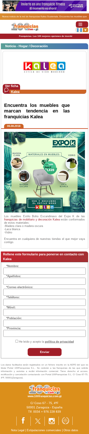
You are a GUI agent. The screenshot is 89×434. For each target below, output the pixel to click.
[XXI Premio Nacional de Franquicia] (65, 420)
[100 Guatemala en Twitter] (37, 421)
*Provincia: (13, 328)
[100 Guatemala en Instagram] (51, 421)
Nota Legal (17, 430)
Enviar (44, 352)
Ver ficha (11, 86)
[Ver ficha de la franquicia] (44, 67)
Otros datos (71, 430)
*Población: (14, 318)
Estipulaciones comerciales (44, 430)
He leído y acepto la (46, 341)
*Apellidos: (13, 276)
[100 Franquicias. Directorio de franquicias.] (27, 26)
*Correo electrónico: (19, 287)
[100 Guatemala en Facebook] (23, 420)
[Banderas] (82, 30)
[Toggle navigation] (82, 24)
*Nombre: (12, 266)
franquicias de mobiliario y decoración (28, 219)
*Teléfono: (13, 297)
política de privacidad (59, 341)
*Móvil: (11, 307)
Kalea (15, 92)
